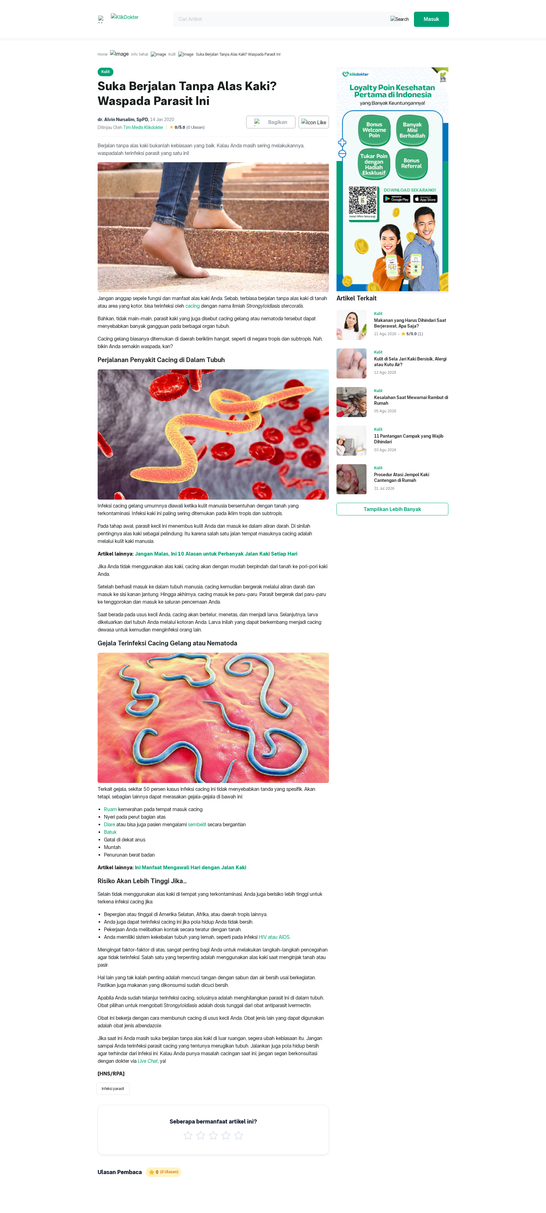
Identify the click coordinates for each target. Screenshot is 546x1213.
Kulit (172, 54)
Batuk (110, 832)
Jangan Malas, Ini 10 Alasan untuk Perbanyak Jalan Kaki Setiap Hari (216, 554)
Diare (109, 825)
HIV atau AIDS (274, 937)
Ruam (110, 809)
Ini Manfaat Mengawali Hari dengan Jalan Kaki (190, 868)
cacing (192, 306)
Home (102, 54)
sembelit (197, 825)
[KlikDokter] (137, 19)
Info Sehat (139, 54)
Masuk (431, 19)
